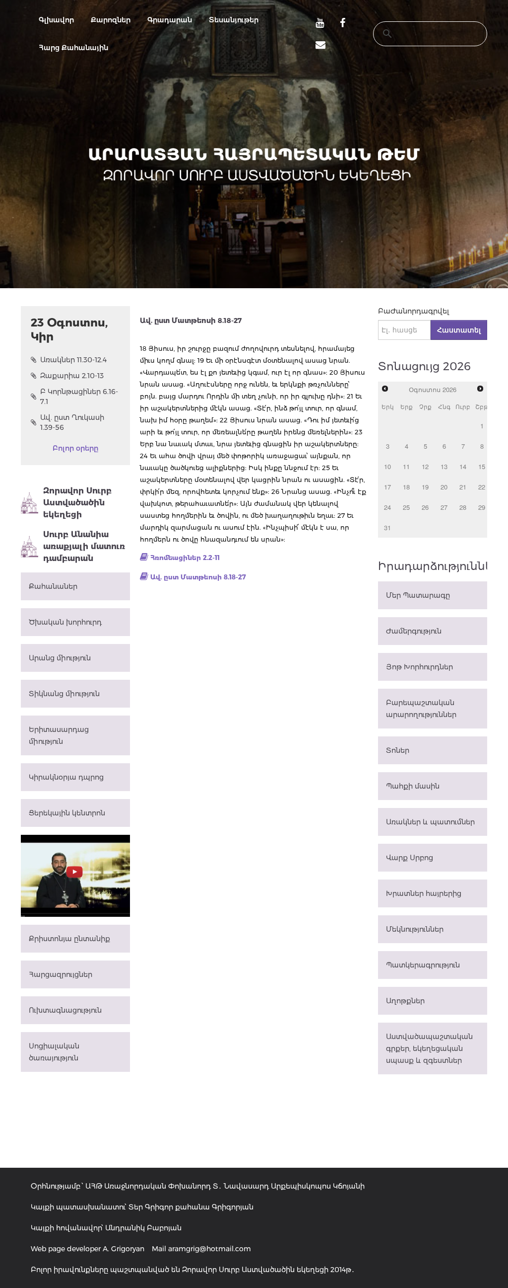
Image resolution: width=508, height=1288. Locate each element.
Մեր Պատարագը (418, 595)
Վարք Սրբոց (409, 857)
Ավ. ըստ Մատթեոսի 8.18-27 (198, 577)
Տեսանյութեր (233, 19)
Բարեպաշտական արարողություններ (421, 708)
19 (425, 486)
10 (387, 466)
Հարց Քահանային (73, 47)
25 (406, 507)
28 (462, 507)
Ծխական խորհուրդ (65, 622)
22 (481, 486)
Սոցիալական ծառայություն (54, 1052)
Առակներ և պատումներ (430, 821)
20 (444, 486)
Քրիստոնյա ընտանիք (69, 938)
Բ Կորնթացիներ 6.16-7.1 (79, 396)
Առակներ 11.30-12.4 (73, 359)
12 (425, 466)
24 (387, 507)
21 (462, 486)
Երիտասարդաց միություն (59, 735)
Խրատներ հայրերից (423, 893)
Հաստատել (459, 330)
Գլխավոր (56, 19)
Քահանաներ (53, 586)
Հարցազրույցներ (60, 974)
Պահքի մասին (413, 786)
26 (425, 507)
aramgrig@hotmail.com (209, 1248)
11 (406, 466)
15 (481, 466)
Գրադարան (169, 19)
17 (387, 486)
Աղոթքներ (405, 1000)
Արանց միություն (60, 657)
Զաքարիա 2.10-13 (72, 375)
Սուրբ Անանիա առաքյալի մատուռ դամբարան (84, 546)
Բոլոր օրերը (75, 448)
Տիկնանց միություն (64, 693)
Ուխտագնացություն (65, 1010)
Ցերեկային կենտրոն (67, 812)
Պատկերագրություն (423, 965)
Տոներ (397, 750)
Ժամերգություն (414, 631)
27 (444, 507)
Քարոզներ (110, 19)
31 (387, 527)
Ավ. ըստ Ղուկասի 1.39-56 (72, 422)
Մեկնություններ (415, 929)
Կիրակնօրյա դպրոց (66, 777)
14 (462, 466)
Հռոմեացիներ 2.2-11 (185, 558)
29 (481, 507)
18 (406, 486)
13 (444, 466)
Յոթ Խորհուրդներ (419, 666)
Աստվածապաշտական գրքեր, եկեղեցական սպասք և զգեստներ (429, 1048)
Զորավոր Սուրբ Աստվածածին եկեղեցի (77, 502)
